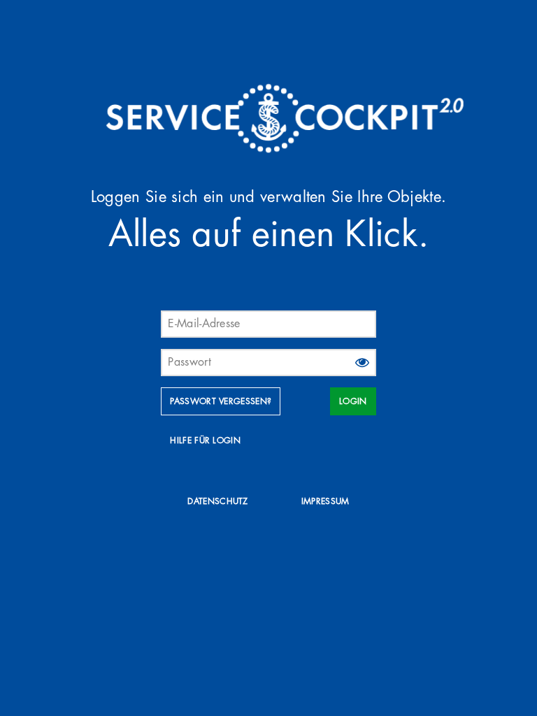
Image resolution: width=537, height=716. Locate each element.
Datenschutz (217, 501)
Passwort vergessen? (220, 401)
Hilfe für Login (205, 440)
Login (353, 401)
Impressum (325, 501)
